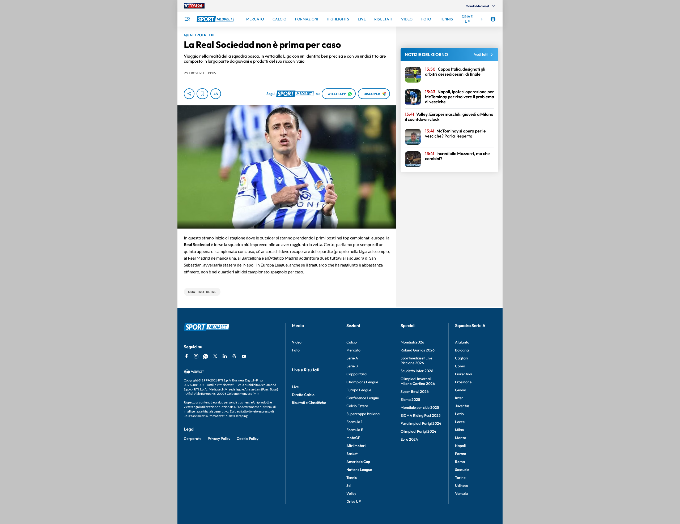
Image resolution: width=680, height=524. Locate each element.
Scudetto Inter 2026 (417, 370)
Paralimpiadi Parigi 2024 (421, 423)
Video (296, 342)
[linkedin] (224, 356)
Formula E (354, 429)
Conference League (362, 398)
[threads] (234, 356)
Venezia (461, 493)
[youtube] (243, 356)
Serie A (352, 358)
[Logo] (216, 19)
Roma (460, 461)
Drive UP (353, 501)
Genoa (460, 390)
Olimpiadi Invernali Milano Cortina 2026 (418, 381)
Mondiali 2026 (412, 342)
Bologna (462, 350)
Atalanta (462, 342)
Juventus (462, 405)
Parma (460, 453)
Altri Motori (356, 445)
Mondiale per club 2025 (420, 407)
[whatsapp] (205, 356)
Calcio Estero (357, 405)
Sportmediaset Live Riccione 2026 (416, 360)
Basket (352, 453)
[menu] (187, 19)
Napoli (460, 445)
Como (460, 366)
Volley (351, 493)
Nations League (359, 469)
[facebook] (186, 356)
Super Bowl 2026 (415, 391)
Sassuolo (462, 469)
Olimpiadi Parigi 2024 (418, 431)
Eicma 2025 (410, 399)
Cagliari (461, 358)
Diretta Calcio (303, 394)
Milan (459, 429)
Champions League (362, 382)
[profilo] (493, 19)
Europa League (358, 390)
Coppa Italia (356, 374)
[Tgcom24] (194, 5)
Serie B (352, 366)
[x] (215, 356)
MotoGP (353, 437)
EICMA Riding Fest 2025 (421, 415)
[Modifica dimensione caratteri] (215, 93)
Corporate (192, 438)
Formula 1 (354, 421)
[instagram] (196, 356)
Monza (460, 437)
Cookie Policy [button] (247, 438)
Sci (348, 485)
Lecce (460, 421)
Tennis (351, 477)
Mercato (353, 350)
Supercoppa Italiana (363, 413)
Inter (459, 398)
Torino (460, 477)
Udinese (461, 485)
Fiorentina (463, 374)
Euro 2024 (409, 439)
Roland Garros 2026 (418, 350)
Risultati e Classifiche (309, 402)
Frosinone (463, 382)
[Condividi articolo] (189, 93)
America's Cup (358, 461)
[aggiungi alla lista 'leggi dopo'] (202, 93)
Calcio (351, 342)
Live (295, 386)
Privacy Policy (219, 438)
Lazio (459, 413)
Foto (296, 350)
